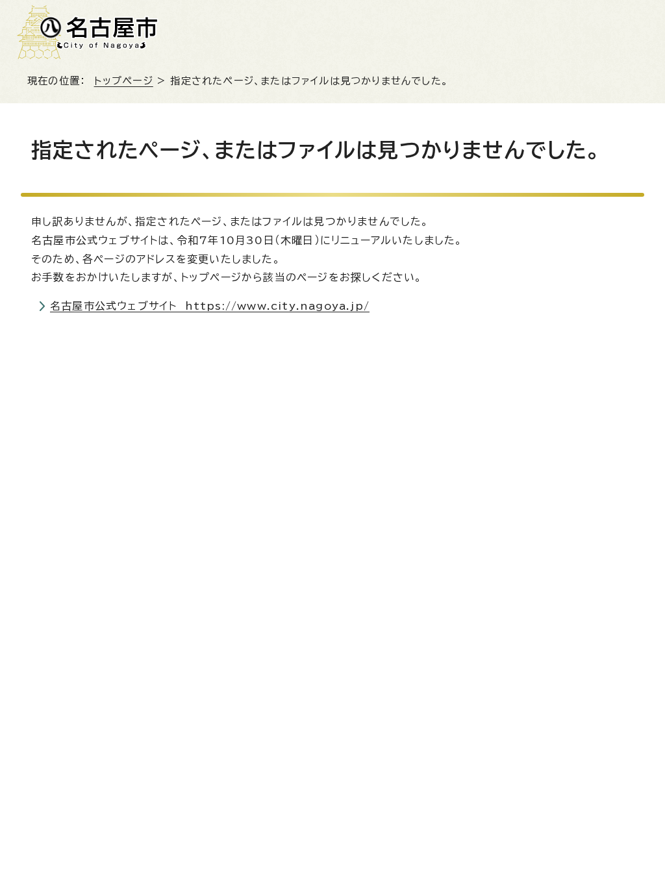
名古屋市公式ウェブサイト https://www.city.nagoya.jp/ (210, 306)
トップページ (123, 81)
